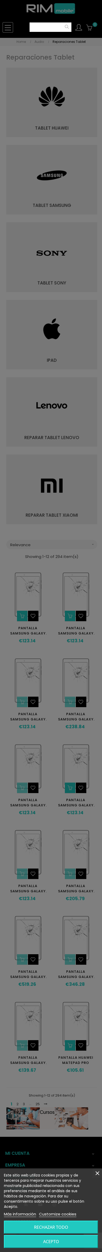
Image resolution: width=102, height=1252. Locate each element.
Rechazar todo (51, 1227)
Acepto (51, 1241)
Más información (20, 1214)
